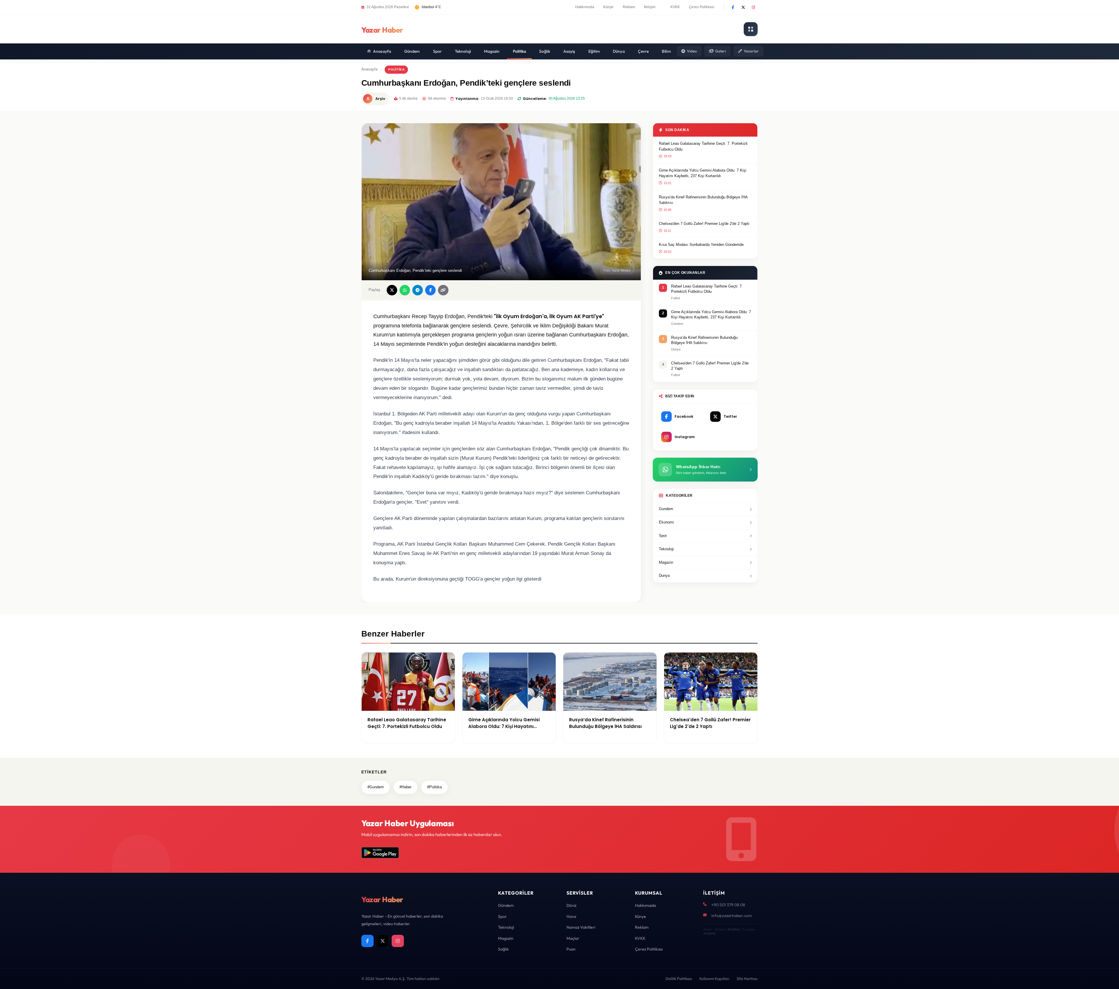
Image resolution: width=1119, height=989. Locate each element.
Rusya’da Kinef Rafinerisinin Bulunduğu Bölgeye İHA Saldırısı (703, 200)
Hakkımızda (584, 7)
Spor (437, 51)
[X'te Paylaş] (392, 290)
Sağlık (544, 51)
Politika (519, 51)
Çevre (643, 51)
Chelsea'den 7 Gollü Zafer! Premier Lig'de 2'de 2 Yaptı (704, 223)
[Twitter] (743, 7)
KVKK (675, 7)
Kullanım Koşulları (714, 978)
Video (692, 51)
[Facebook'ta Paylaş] (430, 290)
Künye (608, 7)
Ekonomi (666, 522)
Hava (571, 916)
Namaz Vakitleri (580, 927)
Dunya (664, 575)
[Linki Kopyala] (443, 290)
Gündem (412, 51)
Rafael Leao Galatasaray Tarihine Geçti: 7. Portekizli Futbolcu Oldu (703, 146)
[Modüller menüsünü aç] (751, 29)
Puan (571, 949)
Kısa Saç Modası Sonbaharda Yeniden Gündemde (701, 244)
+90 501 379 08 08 (728, 904)
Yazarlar (751, 51)
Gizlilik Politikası (678, 978)
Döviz (571, 905)
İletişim (649, 7)
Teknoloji (463, 51)
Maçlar (572, 938)
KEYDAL (733, 929)
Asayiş (569, 51)
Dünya (619, 51)
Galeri (720, 51)
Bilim (666, 51)
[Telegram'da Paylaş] (417, 290)
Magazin (492, 51)
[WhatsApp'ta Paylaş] (405, 290)
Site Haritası (747, 978)
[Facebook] (733, 7)
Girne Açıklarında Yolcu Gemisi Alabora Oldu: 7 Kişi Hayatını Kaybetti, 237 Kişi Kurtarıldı (702, 173)
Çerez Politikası (701, 7)
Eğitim (594, 51)
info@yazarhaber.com (731, 915)
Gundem (666, 509)
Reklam (629, 7)
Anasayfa (382, 51)
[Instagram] (753, 7)
